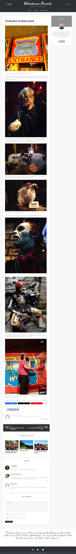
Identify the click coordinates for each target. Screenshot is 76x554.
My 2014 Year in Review (24, 450)
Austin (44, 409)
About (30, 10)
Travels (36, 10)
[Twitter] (9, 4)
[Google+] (45, 419)
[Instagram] (11, 4)
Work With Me (44, 10)
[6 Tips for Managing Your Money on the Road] (49, 428)
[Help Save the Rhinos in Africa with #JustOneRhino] (4, 428)
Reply (47, 480)
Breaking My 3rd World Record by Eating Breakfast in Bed (11, 452)
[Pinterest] (47, 419)
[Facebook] (6, 4)
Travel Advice (40, 426)
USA (6, 19)
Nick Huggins (8, 23)
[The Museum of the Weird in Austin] (26, 48)
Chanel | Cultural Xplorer (16, 474)
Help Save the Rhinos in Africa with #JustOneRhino (17, 428)
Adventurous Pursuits (38, 3)
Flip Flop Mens (14, 483)
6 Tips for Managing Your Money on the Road (35, 428)
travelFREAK (14, 466)
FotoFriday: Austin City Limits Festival (40, 452)
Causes (11, 426)
